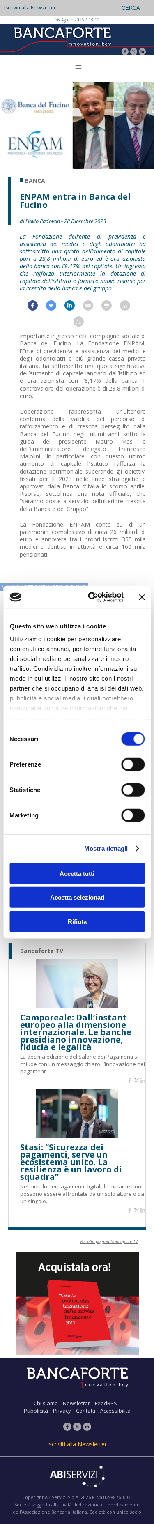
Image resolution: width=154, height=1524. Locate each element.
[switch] (133, 764)
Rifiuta (77, 921)
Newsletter (76, 1403)
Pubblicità (36, 1410)
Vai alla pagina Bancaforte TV (109, 1241)
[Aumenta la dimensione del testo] (129, 307)
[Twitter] (133, 52)
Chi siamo (46, 1403)
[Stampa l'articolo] (110, 307)
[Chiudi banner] (142, 597)
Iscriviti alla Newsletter (30, 7)
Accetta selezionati (77, 897)
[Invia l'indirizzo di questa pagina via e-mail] (92, 307)
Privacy (62, 1410)
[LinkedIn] (142, 52)
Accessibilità (115, 1410)
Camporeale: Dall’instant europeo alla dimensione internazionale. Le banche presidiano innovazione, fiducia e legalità (75, 1032)
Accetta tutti (77, 873)
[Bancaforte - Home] (61, 38)
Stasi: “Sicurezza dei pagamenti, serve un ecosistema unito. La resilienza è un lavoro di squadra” (71, 1162)
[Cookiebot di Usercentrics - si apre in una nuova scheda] (92, 597)
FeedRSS (106, 1403)
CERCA (131, 8)
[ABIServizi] (77, 1477)
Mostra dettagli (106, 848)
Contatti (85, 1410)
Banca (35, 180)
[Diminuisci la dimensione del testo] (83, 323)
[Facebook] (125, 52)
